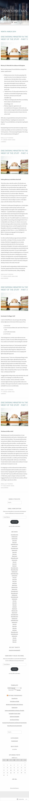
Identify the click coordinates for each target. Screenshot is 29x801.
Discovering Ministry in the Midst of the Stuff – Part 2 (14, 404)
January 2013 (14, 612)
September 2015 (14, 558)
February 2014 (14, 587)
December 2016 (14, 548)
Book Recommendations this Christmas (14, 704)
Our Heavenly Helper (14, 719)
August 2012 (14, 622)
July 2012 (14, 624)
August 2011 (14, 636)
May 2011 (14, 641)
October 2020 (14, 536)
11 (10, 767)
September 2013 (14, 597)
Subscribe (14, 669)
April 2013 (14, 606)
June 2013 (14, 602)
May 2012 (15, 628)
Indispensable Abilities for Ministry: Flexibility (14, 710)
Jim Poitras (10, 137)
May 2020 (14, 542)
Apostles (5, 276)
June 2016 (14, 552)
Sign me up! (14, 521)
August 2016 (14, 550)
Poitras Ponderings (15, 696)
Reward (12, 485)
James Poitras (14, 11)
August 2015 (14, 560)
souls (13, 391)
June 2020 (14, 540)
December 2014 (14, 567)
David (4, 485)
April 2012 (14, 630)
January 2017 (14, 546)
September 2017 (14, 544)
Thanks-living (14, 707)
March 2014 (14, 585)
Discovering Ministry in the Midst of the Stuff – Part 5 (14, 38)
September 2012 (14, 620)
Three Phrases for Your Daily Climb (14, 725)
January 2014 (14, 589)
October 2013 (14, 595)
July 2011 (14, 638)
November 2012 (14, 616)
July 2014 (14, 577)
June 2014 (14, 579)
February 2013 (14, 610)
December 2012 (14, 614)
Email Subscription (14, 509)
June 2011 (14, 640)
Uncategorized (14, 741)
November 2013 (14, 593)
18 (10, 770)
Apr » (16, 779)
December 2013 (14, 591)
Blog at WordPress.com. (14, 788)
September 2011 (14, 634)
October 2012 (14, 618)
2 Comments (3, 141)
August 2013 (14, 599)
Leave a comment (4, 278)
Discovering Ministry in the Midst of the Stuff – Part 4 (14, 152)
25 (10, 772)
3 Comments (3, 393)
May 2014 (14, 581)
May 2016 (14, 554)
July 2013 (14, 601)
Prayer (13, 276)
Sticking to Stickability (14, 716)
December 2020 (14, 534)
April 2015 (14, 565)
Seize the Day (14, 698)
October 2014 (14, 571)
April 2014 (14, 583)
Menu (15, 22)
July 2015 (14, 562)
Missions (9, 391)
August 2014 (14, 575)
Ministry (10, 139)
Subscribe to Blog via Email (14, 656)
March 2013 (14, 608)
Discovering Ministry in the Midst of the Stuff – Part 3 (14, 288)
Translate (19, 690)
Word (16, 276)
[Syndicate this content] (7, 696)
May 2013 (14, 604)
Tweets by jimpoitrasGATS (14, 650)
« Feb (13, 779)
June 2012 (14, 626)
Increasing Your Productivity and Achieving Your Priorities (14, 722)
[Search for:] (14, 502)
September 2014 (14, 573)
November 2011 (14, 632)
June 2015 (14, 564)
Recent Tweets (14, 647)
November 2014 (14, 569)
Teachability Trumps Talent (14, 713)
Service (13, 139)
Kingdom (5, 139)
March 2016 (14, 556)
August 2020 (14, 538)
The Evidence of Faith (14, 701)
